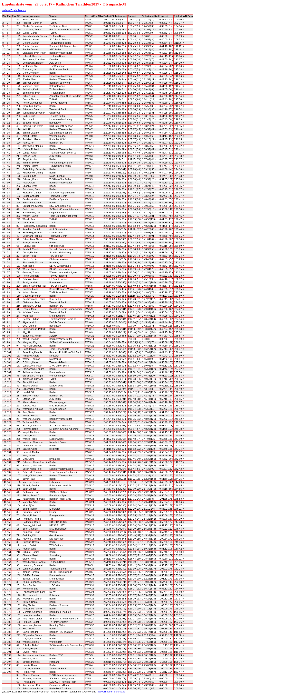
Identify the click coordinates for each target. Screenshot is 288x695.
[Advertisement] (210, 73)
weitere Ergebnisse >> (14, 10)
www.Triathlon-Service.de (111, 691)
